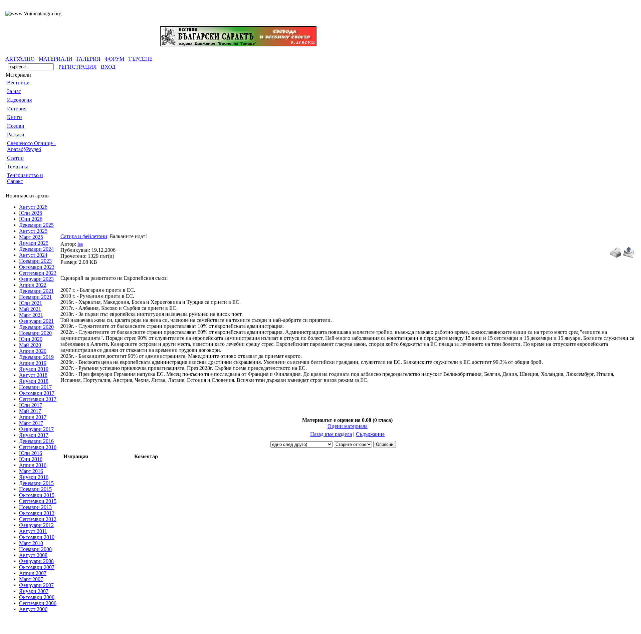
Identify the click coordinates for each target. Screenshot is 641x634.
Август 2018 (33, 375)
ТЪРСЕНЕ (140, 59)
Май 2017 (30, 411)
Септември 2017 (37, 399)
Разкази (15, 134)
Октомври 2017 (36, 393)
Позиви (15, 126)
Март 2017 (31, 423)
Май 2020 (30, 345)
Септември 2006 (37, 603)
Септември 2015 (37, 501)
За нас (14, 91)
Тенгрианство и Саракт (25, 178)
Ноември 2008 (35, 549)
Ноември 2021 (35, 297)
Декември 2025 (36, 225)
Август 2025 (33, 231)
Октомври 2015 (36, 495)
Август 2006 (33, 609)
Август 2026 (33, 207)
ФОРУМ (114, 59)
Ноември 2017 (35, 387)
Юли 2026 (30, 213)
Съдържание (370, 434)
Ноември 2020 (35, 333)
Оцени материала (348, 426)
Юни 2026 (30, 219)
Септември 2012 (37, 519)
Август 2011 (33, 531)
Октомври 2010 (36, 537)
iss (80, 244)
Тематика (17, 166)
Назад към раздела (331, 434)
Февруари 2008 (36, 561)
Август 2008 (33, 555)
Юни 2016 (30, 459)
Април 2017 (32, 417)
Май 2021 (30, 309)
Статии (15, 158)
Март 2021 (31, 315)
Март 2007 (31, 579)
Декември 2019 (36, 357)
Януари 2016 (33, 477)
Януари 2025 (33, 243)
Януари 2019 (33, 369)
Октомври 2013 (36, 513)
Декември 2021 (36, 291)
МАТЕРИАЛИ (55, 59)
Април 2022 (32, 285)
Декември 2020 (36, 327)
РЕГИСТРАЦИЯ (77, 67)
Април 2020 (32, 351)
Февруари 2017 (36, 429)
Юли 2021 (30, 303)
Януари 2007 (33, 591)
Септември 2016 (37, 447)
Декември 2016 (36, 441)
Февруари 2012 (36, 525)
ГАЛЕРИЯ (88, 59)
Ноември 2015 (35, 489)
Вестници (18, 82)
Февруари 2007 (36, 585)
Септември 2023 (37, 273)
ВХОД (108, 67)
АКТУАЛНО (20, 59)
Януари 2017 (33, 435)
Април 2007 (32, 573)
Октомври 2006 (36, 597)
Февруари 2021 (36, 321)
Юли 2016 (30, 453)
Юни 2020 (30, 339)
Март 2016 (31, 471)
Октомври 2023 (36, 267)
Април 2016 (32, 465)
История (16, 108)
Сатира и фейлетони (83, 236)
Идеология (19, 100)
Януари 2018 (33, 381)
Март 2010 (31, 543)
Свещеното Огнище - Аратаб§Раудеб (31, 146)
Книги (14, 117)
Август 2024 (33, 255)
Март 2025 (31, 237)
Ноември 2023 (35, 261)
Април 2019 (32, 363)
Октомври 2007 (36, 567)
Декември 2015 (36, 483)
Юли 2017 (30, 405)
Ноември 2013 (35, 507)
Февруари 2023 (36, 279)
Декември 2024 (36, 249)
